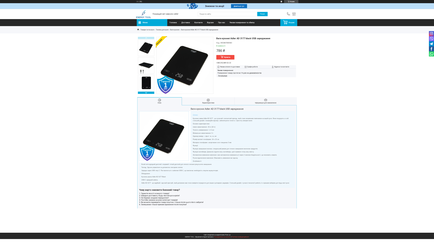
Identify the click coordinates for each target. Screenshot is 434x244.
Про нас (221, 22)
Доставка (185, 22)
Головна (173, 22)
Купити (227, 57)
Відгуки (210, 22)
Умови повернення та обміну (242, 22)
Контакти (198, 22)
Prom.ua (227, 235)
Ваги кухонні (174, 30)
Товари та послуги (147, 30)
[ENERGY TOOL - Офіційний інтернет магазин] (143, 14)
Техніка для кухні (162, 30)
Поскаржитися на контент (222, 237)
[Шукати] (262, 14)
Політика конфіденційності (240, 237)
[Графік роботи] (294, 14)
